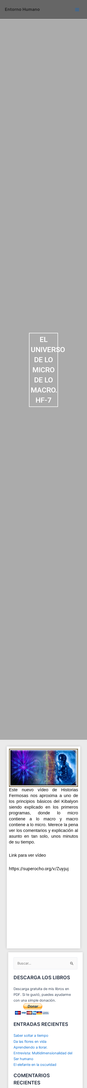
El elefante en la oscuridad (35, 1064)
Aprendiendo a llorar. (30, 1047)
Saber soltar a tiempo (31, 1035)
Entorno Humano (22, 9)
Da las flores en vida (30, 1041)
